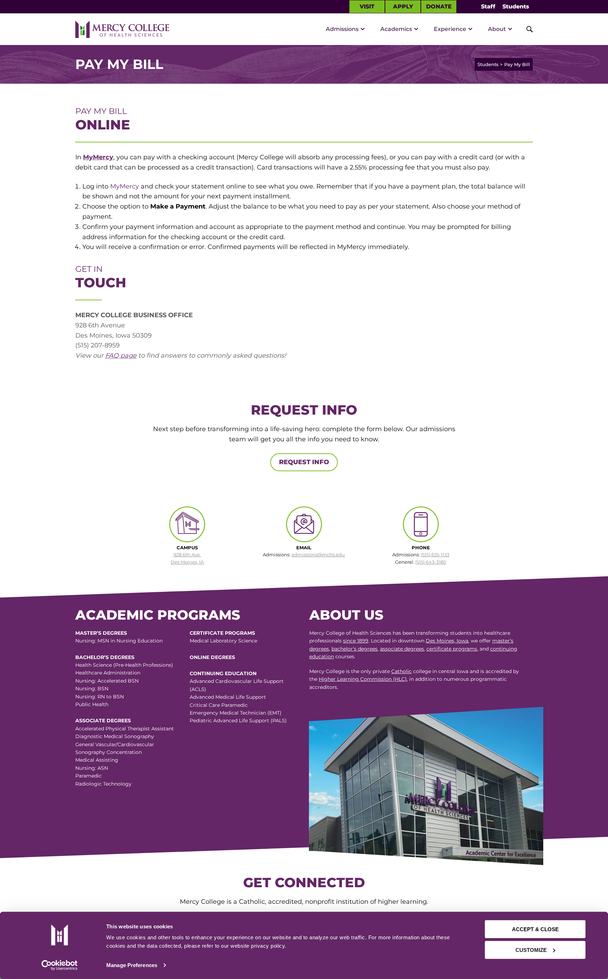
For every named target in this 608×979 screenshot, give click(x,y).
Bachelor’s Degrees (104, 657)
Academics (396, 29)
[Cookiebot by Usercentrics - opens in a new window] (59, 965)
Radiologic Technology (103, 784)
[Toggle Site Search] (526, 29)
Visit (367, 6)
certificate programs (451, 649)
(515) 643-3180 (430, 562)
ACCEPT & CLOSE (535, 929)
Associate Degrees (103, 720)
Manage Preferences (131, 965)
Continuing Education (223, 673)
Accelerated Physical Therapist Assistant (124, 728)
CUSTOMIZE (531, 950)
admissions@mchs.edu (318, 554)
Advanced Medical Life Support (228, 697)
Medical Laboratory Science (223, 641)
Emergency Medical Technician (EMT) (235, 713)
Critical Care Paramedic (219, 705)
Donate (439, 6)
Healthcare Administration (107, 673)
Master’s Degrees (101, 633)
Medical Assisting (96, 760)
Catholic (401, 671)
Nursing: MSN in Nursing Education (119, 641)
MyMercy (98, 157)
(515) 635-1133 (435, 554)
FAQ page (121, 355)
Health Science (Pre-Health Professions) (124, 665)
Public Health (91, 704)
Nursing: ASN (91, 768)
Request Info (304, 462)
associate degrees (402, 649)
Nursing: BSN (91, 688)
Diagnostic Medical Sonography (114, 736)
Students (515, 6)
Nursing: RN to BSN (99, 696)
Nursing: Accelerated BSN (107, 681)
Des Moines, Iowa (447, 641)
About (497, 29)
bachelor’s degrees (354, 649)
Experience (450, 29)
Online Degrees (212, 657)
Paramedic (88, 776)
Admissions (342, 29)
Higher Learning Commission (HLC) (363, 679)
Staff (488, 6)
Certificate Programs (222, 633)
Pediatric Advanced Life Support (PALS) (238, 720)
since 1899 (355, 641)
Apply (403, 6)
